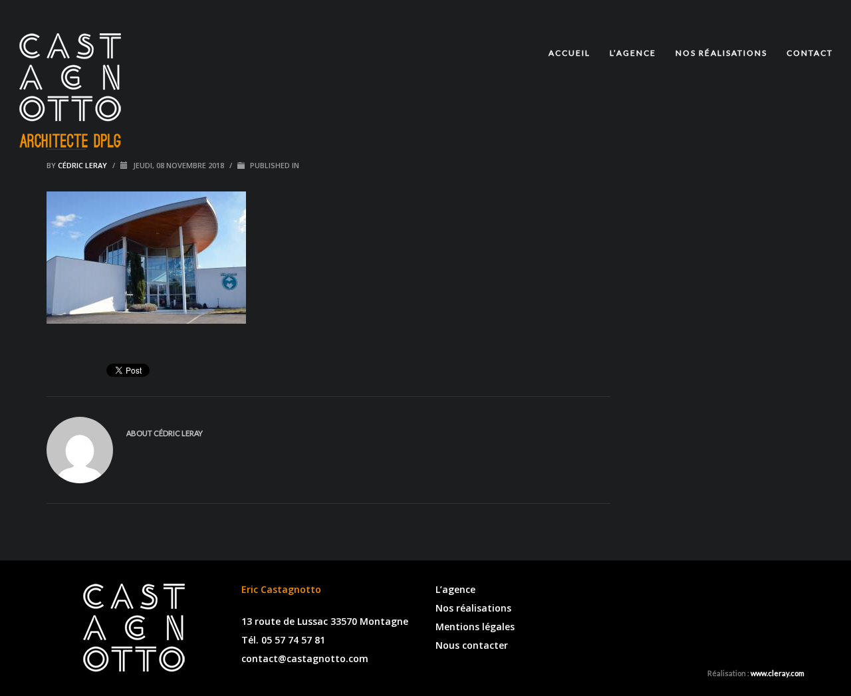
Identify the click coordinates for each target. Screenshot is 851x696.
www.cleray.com (777, 673)
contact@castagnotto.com (304, 658)
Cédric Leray (83, 165)
